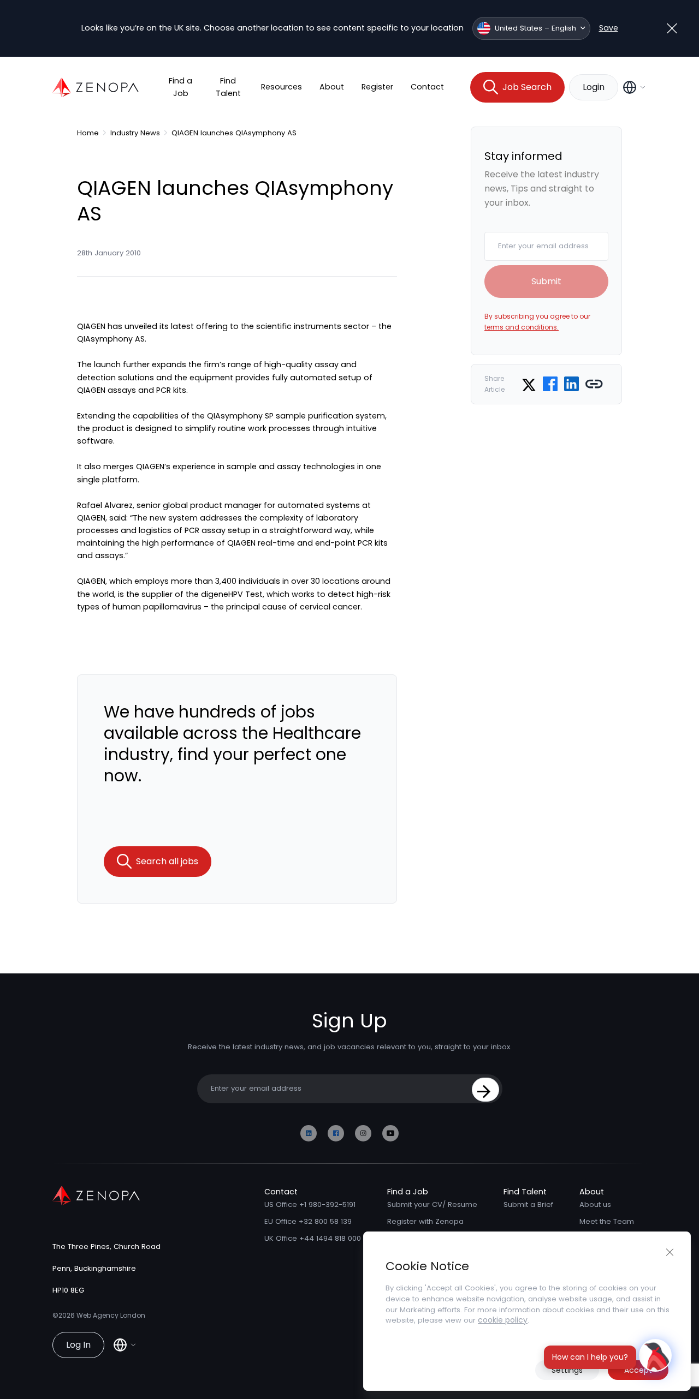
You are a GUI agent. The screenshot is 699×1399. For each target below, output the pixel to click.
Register (377, 86)
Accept (638, 1370)
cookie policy (503, 1319)
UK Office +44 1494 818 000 (312, 1238)
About (331, 86)
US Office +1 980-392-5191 (310, 1204)
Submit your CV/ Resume (432, 1204)
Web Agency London (110, 1315)
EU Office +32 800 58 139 (308, 1221)
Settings (567, 1370)
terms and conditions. (521, 327)
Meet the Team (606, 1221)
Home (88, 133)
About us (595, 1204)
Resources (281, 86)
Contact (427, 86)
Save (608, 27)
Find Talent (228, 87)
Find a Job (180, 87)
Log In (78, 1344)
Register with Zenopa (425, 1221)
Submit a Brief (528, 1204)
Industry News (135, 133)
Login (594, 87)
